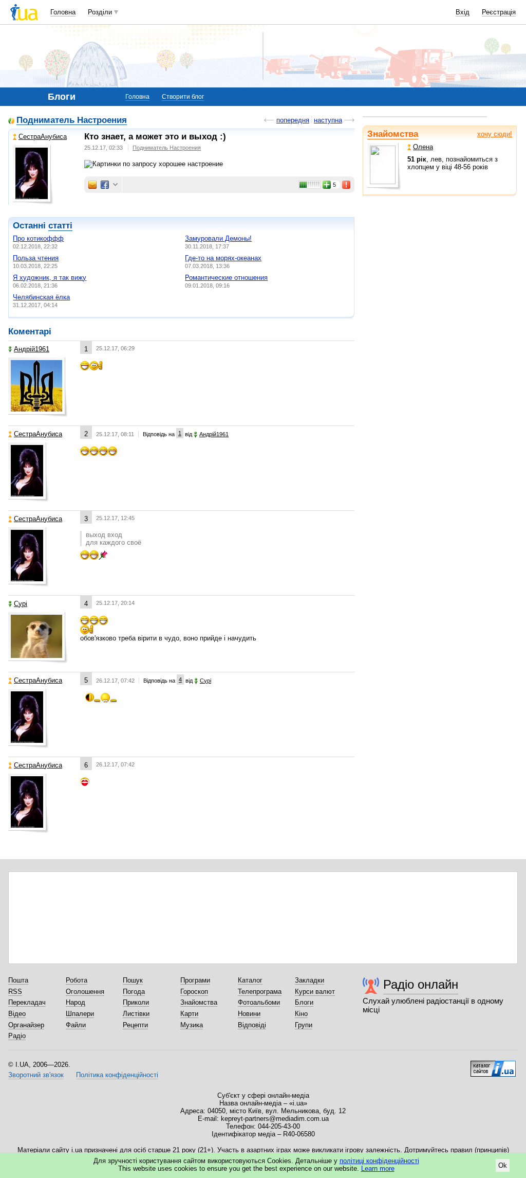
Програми (195, 980)
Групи (303, 1025)
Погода (134, 991)
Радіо (17, 1036)
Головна (63, 12)
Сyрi (20, 604)
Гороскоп (194, 991)
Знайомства (392, 134)
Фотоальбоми (259, 1002)
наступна (328, 120)
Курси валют (315, 991)
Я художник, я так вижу (49, 277)
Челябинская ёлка (41, 297)
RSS (15, 991)
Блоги (304, 1002)
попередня (292, 120)
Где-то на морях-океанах (223, 258)
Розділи (100, 12)
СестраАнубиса (42, 136)
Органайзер (26, 1025)
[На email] (92, 185)
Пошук (133, 980)
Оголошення (85, 991)
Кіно (301, 1014)
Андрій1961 (31, 349)
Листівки (136, 1014)
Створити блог (183, 96)
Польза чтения (36, 258)
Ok (502, 1165)
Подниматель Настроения (71, 120)
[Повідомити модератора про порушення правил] (346, 185)
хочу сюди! (494, 134)
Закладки (309, 980)
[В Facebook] (105, 185)
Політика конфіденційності (117, 1075)
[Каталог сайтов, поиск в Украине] (493, 1065)
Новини (249, 1014)
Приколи (136, 1002)
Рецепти (135, 1025)
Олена (423, 147)
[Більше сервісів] (115, 185)
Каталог (250, 980)
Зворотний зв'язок (36, 1075)
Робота (76, 980)
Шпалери (80, 1014)
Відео (17, 1014)
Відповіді (252, 1025)
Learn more (377, 1168)
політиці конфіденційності (379, 1161)
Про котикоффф (38, 238)
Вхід (462, 12)
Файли (76, 1025)
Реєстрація (499, 12)
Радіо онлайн (420, 984)
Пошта (18, 980)
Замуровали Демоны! (218, 238)
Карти (189, 1014)
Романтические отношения (226, 277)
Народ (75, 1002)
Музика (191, 1025)
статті (60, 225)
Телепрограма (259, 991)
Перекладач (27, 1002)
